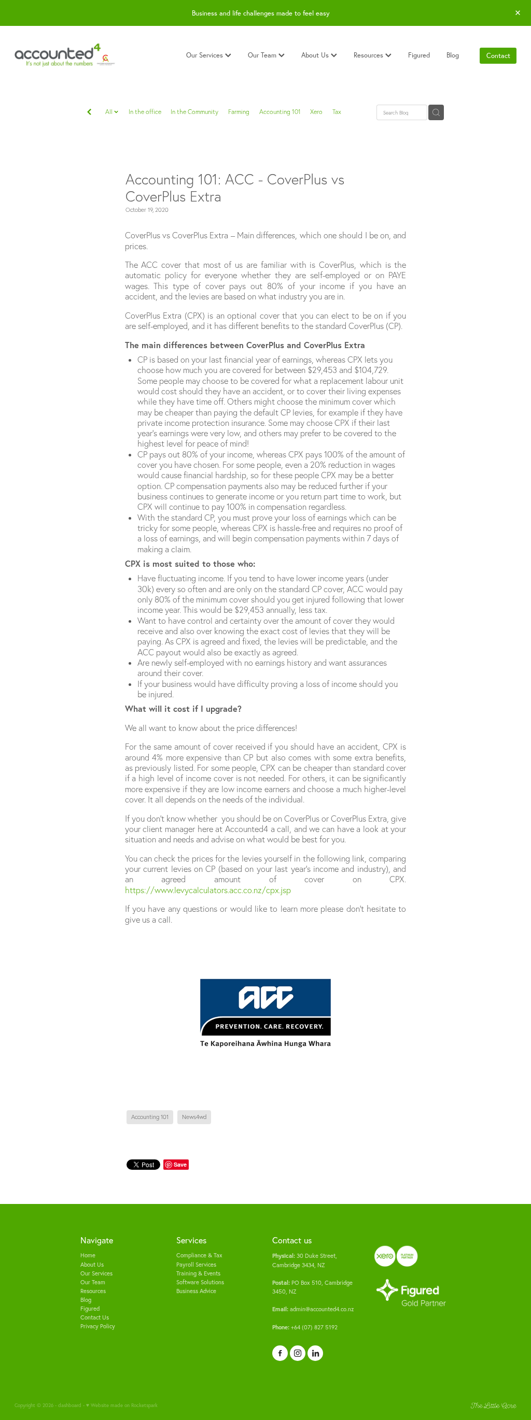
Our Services (205, 55)
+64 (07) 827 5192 (305, 1327)
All (109, 112)
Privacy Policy (97, 1326)
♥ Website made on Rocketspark (122, 1405)
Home (87, 1255)
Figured (419, 55)
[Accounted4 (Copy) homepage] (65, 55)
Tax (336, 112)
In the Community (194, 112)
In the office (145, 112)
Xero (316, 112)
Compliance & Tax (199, 1255)
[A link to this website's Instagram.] (297, 1353)
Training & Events (198, 1273)
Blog (452, 55)
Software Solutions (200, 1282)
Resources (369, 55)
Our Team (263, 55)
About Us (316, 55)
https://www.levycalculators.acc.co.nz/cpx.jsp (208, 890)
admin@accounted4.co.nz (313, 1309)
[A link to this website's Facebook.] (280, 1353)
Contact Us (94, 1317)
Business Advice (196, 1291)
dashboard (69, 1405)
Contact (498, 55)
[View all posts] (89, 113)
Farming (238, 112)
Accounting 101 (280, 112)
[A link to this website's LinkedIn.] (315, 1353)
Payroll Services (196, 1264)
